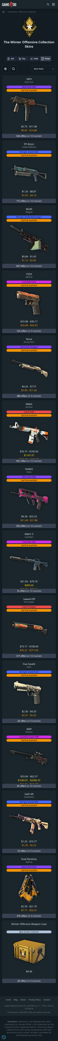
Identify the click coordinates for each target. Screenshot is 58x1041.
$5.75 (24, 126)
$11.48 (33, 126)
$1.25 (24, 841)
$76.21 (23, 650)
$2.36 (25, 711)
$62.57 (33, 776)
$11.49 (24, 520)
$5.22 (33, 845)
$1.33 (25, 191)
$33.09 (24, 776)
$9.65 (24, 130)
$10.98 (24, 321)
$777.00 (33, 650)
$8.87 (33, 191)
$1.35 (25, 845)
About (23, 999)
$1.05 (25, 195)
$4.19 (33, 195)
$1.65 (33, 256)
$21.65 (24, 581)
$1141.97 (29, 455)
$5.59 (24, 906)
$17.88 (33, 520)
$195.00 (33, 451)
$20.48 (24, 325)
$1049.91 (23, 780)
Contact (46, 999)
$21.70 (33, 906)
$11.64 (33, 390)
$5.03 (33, 715)
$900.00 (29, 585)
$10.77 (33, 841)
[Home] (3, 12)
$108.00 (33, 646)
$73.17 (23, 646)
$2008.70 (35, 780)
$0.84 (25, 256)
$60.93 (33, 325)
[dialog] (3, 1037)
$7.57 (33, 386)
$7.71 (24, 910)
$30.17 (33, 321)
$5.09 (24, 390)
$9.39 (24, 516)
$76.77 (23, 451)
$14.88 (33, 130)
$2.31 (25, 715)
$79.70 (33, 581)
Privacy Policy (35, 999)
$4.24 (25, 386)
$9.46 (29, 971)
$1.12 (25, 260)
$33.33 (33, 516)
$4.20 (33, 711)
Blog (16, 999)
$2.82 (33, 260)
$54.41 (33, 910)
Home (9, 999)
